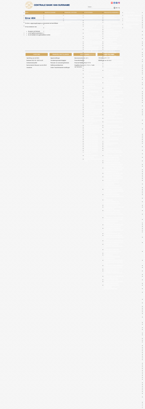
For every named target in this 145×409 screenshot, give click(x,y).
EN (116, 8)
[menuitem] (26, 12)
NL (119, 8)
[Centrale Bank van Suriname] (48, 8)
